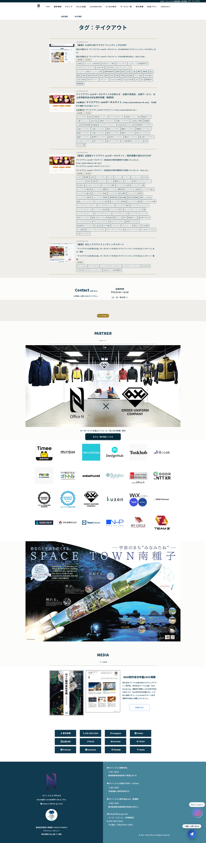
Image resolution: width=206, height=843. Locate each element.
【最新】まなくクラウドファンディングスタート (100, 244)
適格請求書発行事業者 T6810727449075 (51, 827)
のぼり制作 (81, 79)
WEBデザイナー (92, 79)
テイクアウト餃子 (116, 209)
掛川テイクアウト (142, 133)
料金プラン (152, 6)
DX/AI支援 (81, 6)
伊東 (122, 75)
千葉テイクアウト (98, 133)
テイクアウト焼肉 (122, 205)
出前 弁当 (94, 121)
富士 (151, 71)
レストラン (81, 181)
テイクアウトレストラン (139, 205)
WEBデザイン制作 (108, 63)
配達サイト (147, 117)
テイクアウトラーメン (106, 205)
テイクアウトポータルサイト (110, 266)
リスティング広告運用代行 (138, 63)
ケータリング (136, 177)
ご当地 (79, 125)
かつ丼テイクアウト (148, 230)
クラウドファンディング (85, 67)
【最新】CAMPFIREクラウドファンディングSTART (101, 45)
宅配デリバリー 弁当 (133, 117)
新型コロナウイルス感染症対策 (103, 217)
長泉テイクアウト (113, 129)
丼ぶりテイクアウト (132, 230)
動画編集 (80, 83)
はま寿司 (145, 225)
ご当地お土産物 (136, 121)
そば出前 (98, 225)
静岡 (117, 71)
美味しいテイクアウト (85, 201)
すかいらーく (127, 225)
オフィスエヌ (82, 266)
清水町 (95, 75)
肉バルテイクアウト (117, 221)
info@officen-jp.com (118, 814)
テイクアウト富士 (147, 189)
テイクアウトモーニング (138, 213)
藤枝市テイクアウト (99, 137)
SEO (136, 79)
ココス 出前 (131, 125)
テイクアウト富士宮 (84, 193)
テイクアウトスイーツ (85, 213)
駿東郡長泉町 (109, 71)
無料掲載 (123, 197)
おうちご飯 (81, 145)
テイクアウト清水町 (84, 189)
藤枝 (78, 75)
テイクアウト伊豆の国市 (117, 193)
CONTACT (165, 6)
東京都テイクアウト (144, 125)
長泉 (123, 71)
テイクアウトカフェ (84, 209)
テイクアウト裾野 (99, 189)
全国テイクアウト (122, 121)
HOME (162, 1)
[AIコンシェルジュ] (197, 812)
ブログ (79, 177)
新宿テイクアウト (113, 133)
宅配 (95, 117)
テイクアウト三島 (138, 185)
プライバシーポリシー (51, 830)
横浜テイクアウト (131, 137)
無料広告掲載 (133, 197)
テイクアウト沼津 (123, 185)
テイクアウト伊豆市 (135, 193)
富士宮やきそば (144, 217)
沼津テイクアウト (83, 129)
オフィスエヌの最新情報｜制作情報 (176, 1)
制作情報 (78, 16)
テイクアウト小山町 (132, 189)
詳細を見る (139, 707)
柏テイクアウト (99, 141)
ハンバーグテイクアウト (96, 230)
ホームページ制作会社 (92, 63)
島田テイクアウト (83, 137)
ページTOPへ (103, 315)
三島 (133, 71)
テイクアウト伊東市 (84, 197)
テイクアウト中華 (149, 201)
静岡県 (86, 177)
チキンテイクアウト (100, 221)
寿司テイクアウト (132, 221)
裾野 (139, 71)
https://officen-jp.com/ (53, 803)
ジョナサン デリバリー (107, 125)
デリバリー (103, 117)
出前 (90, 117)
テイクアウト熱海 (99, 193)
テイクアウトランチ (116, 117)
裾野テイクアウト (127, 129)
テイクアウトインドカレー (86, 205)
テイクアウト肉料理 (102, 201)
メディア (68, 6)
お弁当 (145, 177)
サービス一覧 (126, 6)
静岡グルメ (119, 181)
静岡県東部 (114, 197)
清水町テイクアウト (115, 137)
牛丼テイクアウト (83, 234)
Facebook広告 (115, 79)
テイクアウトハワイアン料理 (135, 209)
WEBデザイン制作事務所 (112, 270)
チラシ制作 (138, 75)
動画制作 (148, 79)
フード (110, 181)
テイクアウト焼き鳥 (100, 209)
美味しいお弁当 (145, 197)
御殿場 (145, 71)
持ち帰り (80, 185)
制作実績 (139, 6)
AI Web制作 (111, 6)
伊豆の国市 (104, 75)
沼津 (128, 71)
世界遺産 (87, 125)
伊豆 (111, 75)
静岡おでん (132, 217)
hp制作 (79, 63)
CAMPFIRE (100, 67)
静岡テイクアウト (83, 133)
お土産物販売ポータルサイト (131, 141)
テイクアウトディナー (103, 213)
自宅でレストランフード (142, 181)
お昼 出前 (121, 125)
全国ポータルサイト (107, 121)
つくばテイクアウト (84, 141)
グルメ (118, 217)
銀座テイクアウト (127, 133)
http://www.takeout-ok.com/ (136, 102)
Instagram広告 (128, 79)
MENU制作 (148, 75)
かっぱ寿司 (81, 230)
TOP (48, 6)
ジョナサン (116, 225)
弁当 (145, 141)
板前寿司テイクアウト (85, 225)
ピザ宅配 (106, 225)
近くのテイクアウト (93, 185)
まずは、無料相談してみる (103, 436)
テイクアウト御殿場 (115, 189)
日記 (92, 177)
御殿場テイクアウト (143, 129)
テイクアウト (121, 63)
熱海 (116, 75)
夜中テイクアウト (83, 217)
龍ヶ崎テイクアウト (146, 137)
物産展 (146, 121)
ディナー (118, 177)
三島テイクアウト (98, 129)
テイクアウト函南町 (100, 197)
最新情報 (58, 6)
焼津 (84, 75)
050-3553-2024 (116, 821)
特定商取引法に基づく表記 (51, 834)
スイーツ (128, 181)
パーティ (126, 177)
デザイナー (104, 79)
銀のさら (137, 225)
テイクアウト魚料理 (118, 201)
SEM (141, 79)
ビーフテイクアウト (84, 221)
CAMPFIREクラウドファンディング (118, 67)
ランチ (110, 177)
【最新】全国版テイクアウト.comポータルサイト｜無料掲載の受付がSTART (113, 155)
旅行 (124, 217)
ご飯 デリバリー (82, 121)
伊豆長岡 (129, 75)
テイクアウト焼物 (134, 201)
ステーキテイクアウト (115, 230)
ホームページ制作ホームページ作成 (89, 71)
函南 (89, 75)
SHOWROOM (96, 6)
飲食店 (94, 125)
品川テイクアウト (113, 141)
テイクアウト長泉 (108, 185)
